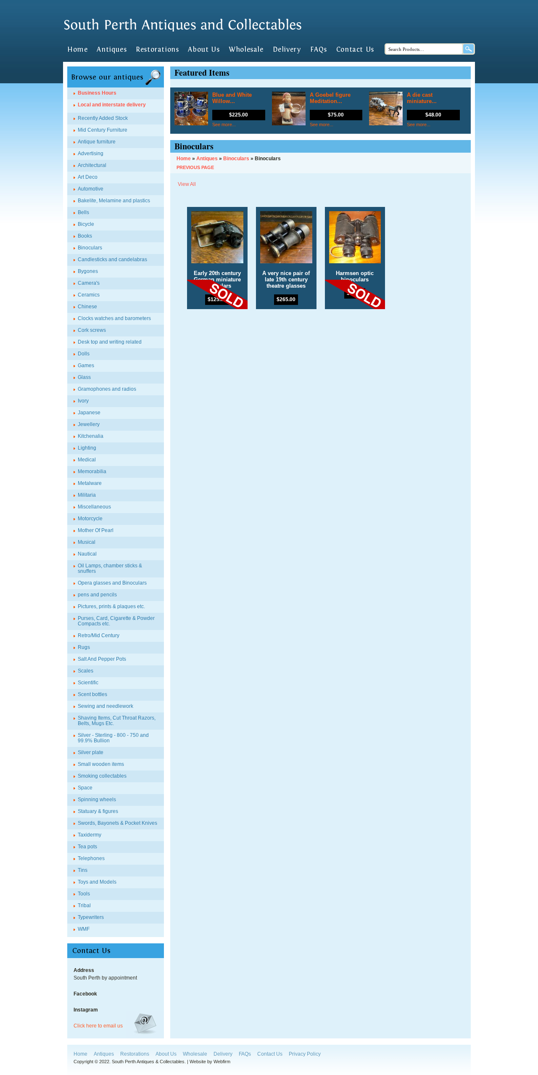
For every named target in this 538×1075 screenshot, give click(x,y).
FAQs (318, 49)
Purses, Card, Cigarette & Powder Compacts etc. (116, 621)
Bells (83, 212)
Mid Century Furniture (102, 130)
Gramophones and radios (107, 389)
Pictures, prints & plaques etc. (111, 606)
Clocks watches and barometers (114, 318)
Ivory (83, 401)
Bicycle (86, 224)
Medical (87, 460)
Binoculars (90, 248)
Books (85, 236)
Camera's (89, 283)
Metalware (90, 483)
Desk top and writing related (110, 342)
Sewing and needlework (105, 706)
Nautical (87, 554)
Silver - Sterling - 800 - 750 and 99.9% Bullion (113, 738)
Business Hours (97, 93)
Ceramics (89, 295)
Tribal (84, 905)
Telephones (91, 858)
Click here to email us (98, 1026)
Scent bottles (92, 694)
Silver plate (90, 752)
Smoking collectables (102, 776)
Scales (85, 671)
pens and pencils (97, 595)
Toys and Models (97, 882)
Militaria (87, 495)
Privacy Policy (305, 1054)
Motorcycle (90, 519)
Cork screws (92, 330)
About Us (203, 49)
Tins (82, 870)
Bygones (88, 271)
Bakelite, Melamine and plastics (114, 201)
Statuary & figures (98, 811)
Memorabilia (92, 471)
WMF (84, 929)
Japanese (89, 413)
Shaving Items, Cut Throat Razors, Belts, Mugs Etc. (117, 720)
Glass (84, 377)
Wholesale (246, 49)
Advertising (90, 153)
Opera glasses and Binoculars (112, 583)
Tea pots (87, 847)
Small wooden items (101, 764)
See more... (224, 124)
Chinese (87, 307)
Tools (84, 894)
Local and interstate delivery (112, 105)
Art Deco (88, 177)
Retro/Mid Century (98, 635)
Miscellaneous (94, 507)
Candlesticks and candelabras (112, 259)
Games (86, 365)
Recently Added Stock (103, 118)
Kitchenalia (90, 436)
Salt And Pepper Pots (102, 659)
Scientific (88, 683)
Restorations (157, 49)
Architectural (92, 165)
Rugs (84, 647)
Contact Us (355, 49)
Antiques (112, 49)
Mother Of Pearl (95, 530)
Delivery (287, 49)
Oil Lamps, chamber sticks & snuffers (110, 568)
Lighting (87, 448)
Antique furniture (97, 142)
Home (77, 49)
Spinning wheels (97, 799)
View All (187, 184)
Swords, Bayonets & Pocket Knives (117, 823)
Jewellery (89, 424)
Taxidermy (89, 835)
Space (85, 788)
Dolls (84, 354)
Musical (86, 542)
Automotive (90, 189)
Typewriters (91, 917)
